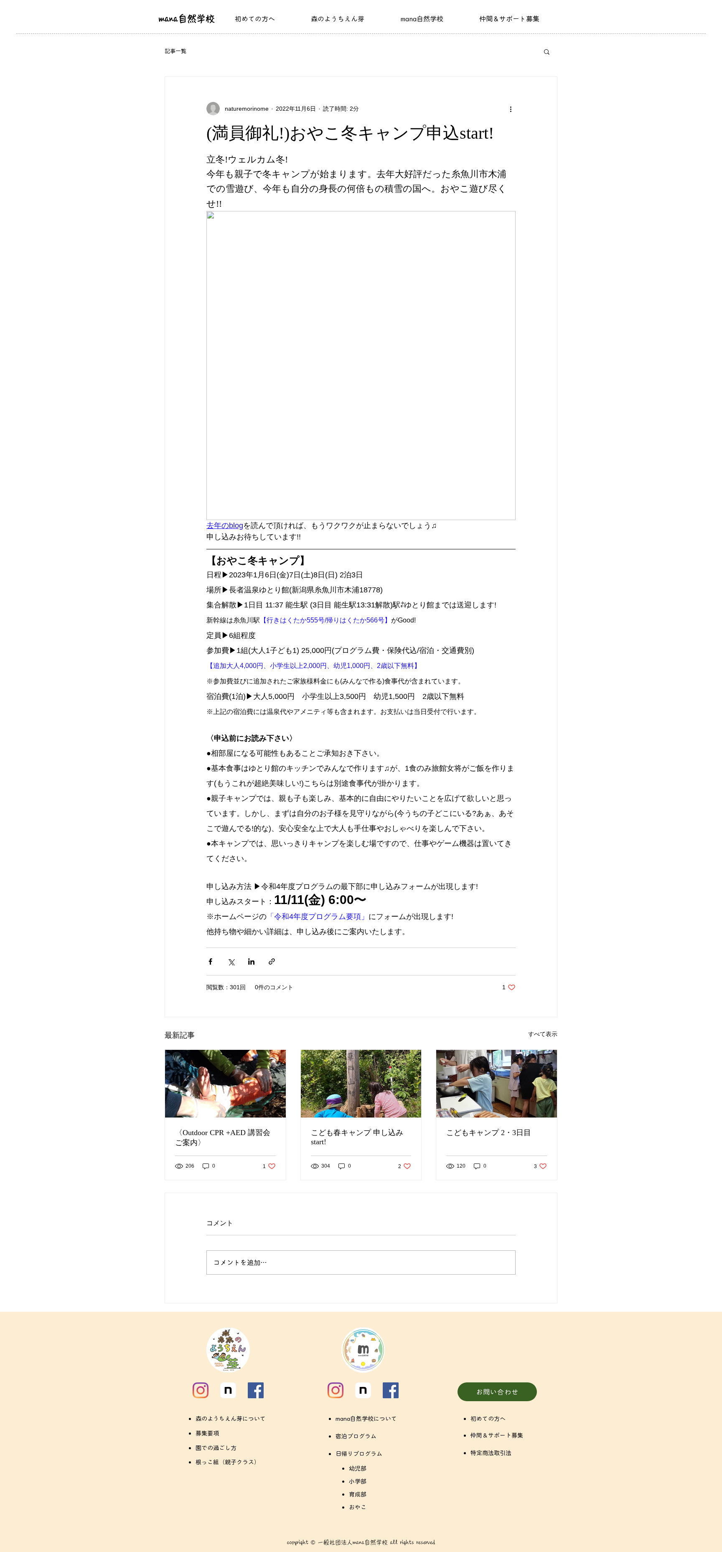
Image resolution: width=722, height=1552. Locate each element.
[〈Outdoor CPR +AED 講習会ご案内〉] (225, 1084)
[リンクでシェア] (272, 961)
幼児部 (357, 1468)
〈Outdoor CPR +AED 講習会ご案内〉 (222, 1137)
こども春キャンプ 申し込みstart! (357, 1137)
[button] (547, 51)
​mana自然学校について (366, 1419)
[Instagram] (200, 1390)
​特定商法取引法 (490, 1453)
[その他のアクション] (511, 109)
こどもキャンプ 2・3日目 (488, 1132)
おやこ (357, 1507)
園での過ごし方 (216, 1448)
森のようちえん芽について (231, 1419)
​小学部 (357, 1481)
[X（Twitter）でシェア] (231, 961)
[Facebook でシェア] (210, 961)
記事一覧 (175, 51)
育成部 (357, 1494)
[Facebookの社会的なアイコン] (256, 1390)
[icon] (228, 1390)
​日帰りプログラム (359, 1454)
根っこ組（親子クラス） (228, 1462)
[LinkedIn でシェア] (251, 961)
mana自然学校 (187, 18)
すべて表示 (542, 1034)
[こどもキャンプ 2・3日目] (496, 1084)
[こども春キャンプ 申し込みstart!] (361, 1084)
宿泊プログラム (356, 1436)
